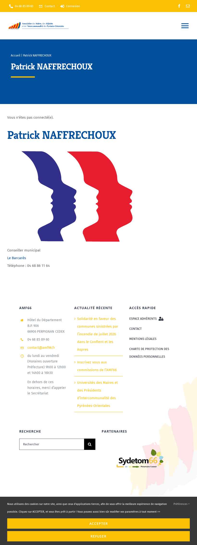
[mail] (188, 6)
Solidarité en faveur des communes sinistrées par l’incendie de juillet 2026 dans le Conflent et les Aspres (97, 334)
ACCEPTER (98, 523)
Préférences (180, 504)
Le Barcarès (16, 258)
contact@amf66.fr (41, 348)
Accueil (15, 55)
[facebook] (179, 6)
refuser (98, 536)
